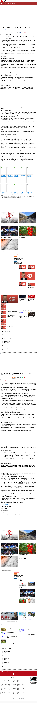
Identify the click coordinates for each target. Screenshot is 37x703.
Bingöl (18, 680)
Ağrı (13, 677)
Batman (5, 680)
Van (22, 693)
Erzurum (1, 684)
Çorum (23, 681)
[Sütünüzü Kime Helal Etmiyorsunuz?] (17, 179)
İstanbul (14, 685)
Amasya (23, 677)
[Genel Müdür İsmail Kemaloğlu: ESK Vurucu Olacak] (3, 188)
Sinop (8, 692)
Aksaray (18, 677)
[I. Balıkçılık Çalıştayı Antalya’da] (3, 179)
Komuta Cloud (21, 701)
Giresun (14, 684)
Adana (1, 677)
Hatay (1, 685)
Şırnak (23, 692)
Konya (18, 688)
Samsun (1, 692)
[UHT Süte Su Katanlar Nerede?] (10, 179)
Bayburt (9, 680)
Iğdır (4, 685)
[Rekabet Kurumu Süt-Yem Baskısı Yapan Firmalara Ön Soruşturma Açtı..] (23, 188)
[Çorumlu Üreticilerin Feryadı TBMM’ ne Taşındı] (23, 179)
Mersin (14, 689)
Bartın (1, 680)
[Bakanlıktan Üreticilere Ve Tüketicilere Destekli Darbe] (30, 170)
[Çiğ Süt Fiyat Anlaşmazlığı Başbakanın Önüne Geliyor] (17, 188)
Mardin (9, 689)
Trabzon (9, 693)
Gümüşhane (19, 684)
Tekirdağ (1, 693)
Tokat (5, 693)
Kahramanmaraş (24, 685)
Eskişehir (5, 684)
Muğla (18, 689)
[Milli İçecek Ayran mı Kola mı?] (30, 188)
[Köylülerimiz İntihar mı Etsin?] (17, 170)
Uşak (18, 693)
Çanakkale (15, 681)
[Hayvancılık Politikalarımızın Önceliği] (3, 170)
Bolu (1, 681)
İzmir (18, 685)
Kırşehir (5, 688)
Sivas (14, 692)
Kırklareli (1, 688)
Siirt (4, 692)
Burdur (5, 681)
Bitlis (22, 680)
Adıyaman (5, 677)
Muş (22, 689)
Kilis (8, 688)
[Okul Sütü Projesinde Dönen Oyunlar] (10, 170)
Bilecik (14, 680)
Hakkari (23, 684)
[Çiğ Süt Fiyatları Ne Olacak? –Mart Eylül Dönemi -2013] (30, 179)
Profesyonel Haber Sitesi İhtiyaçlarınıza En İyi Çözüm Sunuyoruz (11, 3)
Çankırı (18, 681)
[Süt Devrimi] (23, 170)
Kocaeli (14, 688)
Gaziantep (9, 684)
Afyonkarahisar (10, 677)
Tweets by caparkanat (4, 504)
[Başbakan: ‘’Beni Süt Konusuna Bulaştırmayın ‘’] (10, 188)
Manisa (5, 689)
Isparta (9, 685)
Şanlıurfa (18, 692)
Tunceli (14, 693)
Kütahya (23, 688)
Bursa (9, 681)
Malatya (1, 689)
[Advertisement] (18, 98)
